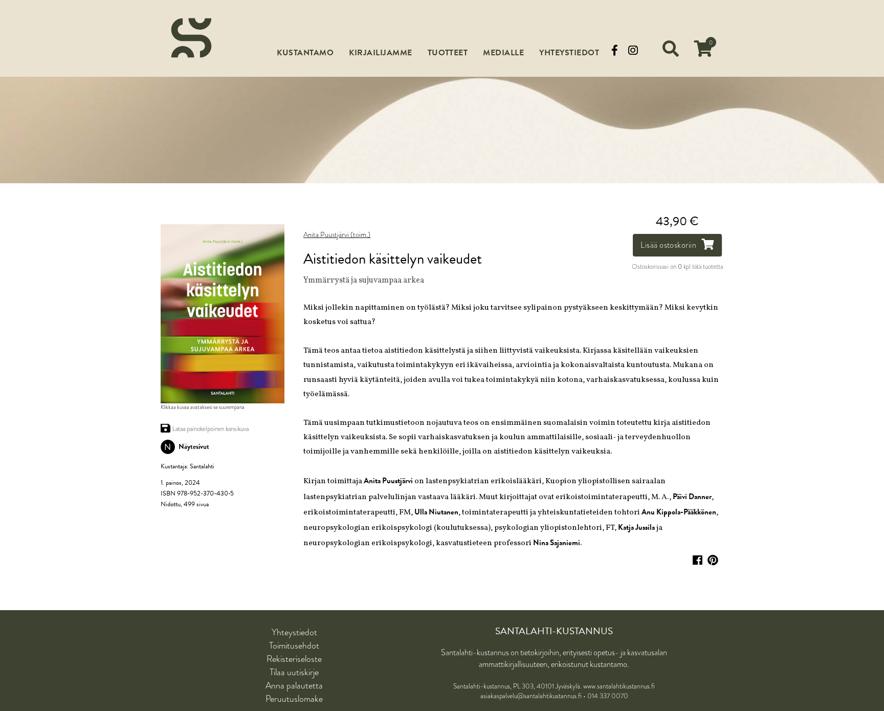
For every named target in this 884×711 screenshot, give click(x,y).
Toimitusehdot (294, 645)
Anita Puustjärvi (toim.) (336, 234)
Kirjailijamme (380, 53)
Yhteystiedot (569, 53)
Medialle (503, 53)
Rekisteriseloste (294, 658)
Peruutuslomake (294, 698)
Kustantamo (305, 53)
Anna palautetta (294, 685)
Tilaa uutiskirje (294, 672)
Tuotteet (448, 53)
